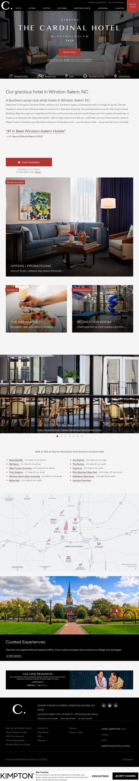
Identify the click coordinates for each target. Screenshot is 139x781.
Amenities (50, 76)
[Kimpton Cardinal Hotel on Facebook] (109, 705)
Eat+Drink (62, 8)
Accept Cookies (125, 776)
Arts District (78, 459)
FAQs (39, 736)
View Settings (100, 776)
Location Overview (82, 480)
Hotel (18, 8)
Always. (38, 171)
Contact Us (42, 728)
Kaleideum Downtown (83, 476)
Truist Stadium (16, 472)
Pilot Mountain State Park (85, 472)
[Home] (6, 5)
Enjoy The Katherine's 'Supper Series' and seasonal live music (69, 429)
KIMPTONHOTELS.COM (115, 745)
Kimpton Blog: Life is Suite (18, 744)
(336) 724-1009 (70, 718)
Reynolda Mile (16, 459)
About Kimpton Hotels (16, 732)
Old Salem (14, 464)
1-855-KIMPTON (110, 728)
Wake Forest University (20, 468)
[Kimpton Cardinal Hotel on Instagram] (115, 705)
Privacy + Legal (76, 732)
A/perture (77, 468)
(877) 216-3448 (52, 718)
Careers (73, 728)
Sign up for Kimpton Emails (18, 728)
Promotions (20, 76)
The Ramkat (78, 464)
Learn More (13, 656)
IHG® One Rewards (15, 736)
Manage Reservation (97, 2)
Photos (46, 8)
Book (133, 5)
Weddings (103, 8)
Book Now (69, 52)
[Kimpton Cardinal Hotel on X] (103, 705)
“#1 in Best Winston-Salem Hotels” (36, 130)
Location (119, 8)
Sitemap (41, 740)
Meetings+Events (82, 8)
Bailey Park (14, 480)
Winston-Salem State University (24, 476)
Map (71, 76)
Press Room (43, 732)
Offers (32, 8)
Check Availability (30, 162)
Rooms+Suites (96, 76)
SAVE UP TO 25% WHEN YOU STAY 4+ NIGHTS (69, 59)
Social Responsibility (15, 740)
